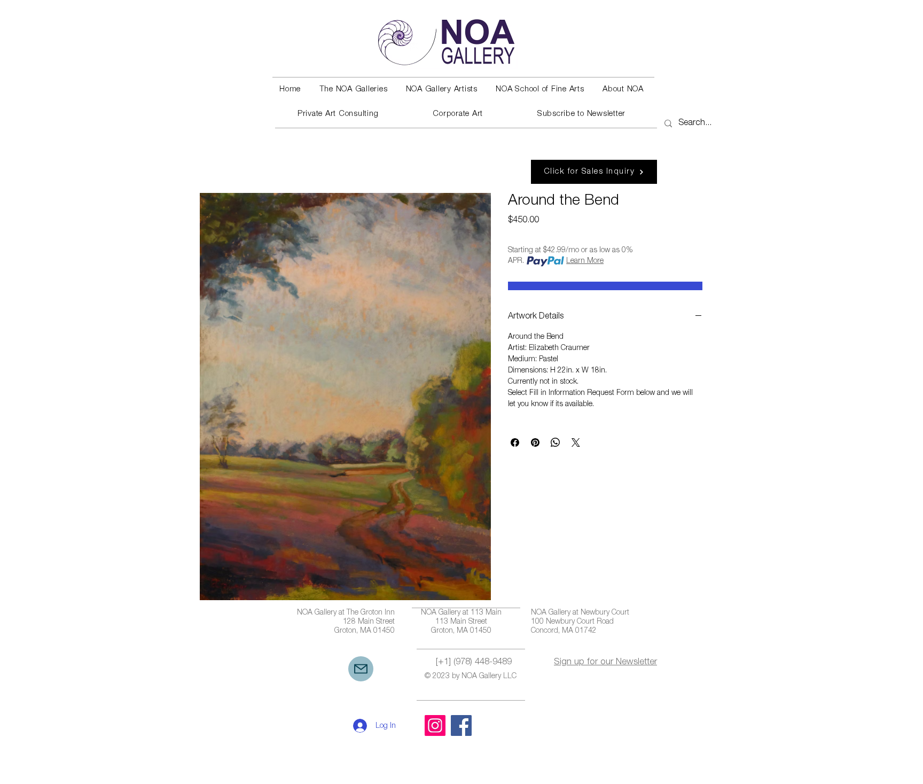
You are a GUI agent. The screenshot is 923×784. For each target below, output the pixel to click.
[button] (353, 90)
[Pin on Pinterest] (535, 442)
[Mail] (360, 668)
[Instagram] (435, 725)
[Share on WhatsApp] (555, 442)
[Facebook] (461, 725)
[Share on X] (575, 442)
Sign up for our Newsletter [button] (605, 662)
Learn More (585, 261)
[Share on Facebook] (515, 442)
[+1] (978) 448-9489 (474, 662)
